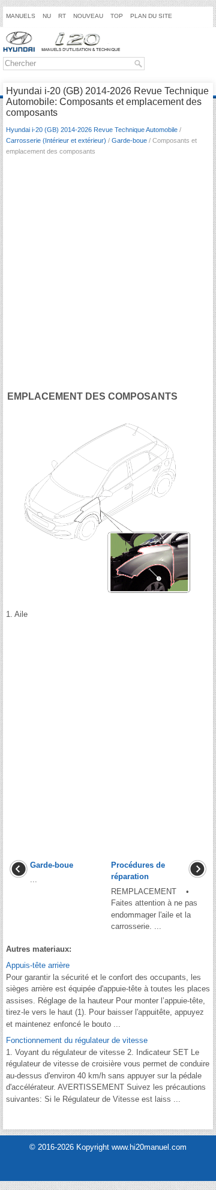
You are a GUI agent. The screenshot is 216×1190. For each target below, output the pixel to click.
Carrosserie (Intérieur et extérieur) (56, 140)
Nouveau (88, 16)
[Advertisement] (108, 275)
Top (116, 16)
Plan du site (151, 16)
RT (62, 16)
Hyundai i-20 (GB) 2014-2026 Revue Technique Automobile (92, 129)
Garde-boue (129, 140)
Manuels (20, 16)
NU (47, 16)
